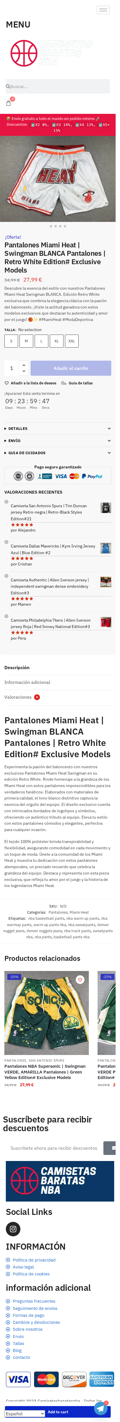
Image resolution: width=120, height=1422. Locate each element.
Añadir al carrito (71, 368)
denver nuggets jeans (44, 930)
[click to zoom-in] (58, 179)
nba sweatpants (81, 924)
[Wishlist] (80, 979)
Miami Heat (79, 912)
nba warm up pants (82, 918)
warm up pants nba (49, 924)
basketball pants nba (72, 936)
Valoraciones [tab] (21, 697)
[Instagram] (13, 1229)
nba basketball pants (46, 918)
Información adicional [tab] (27, 682)
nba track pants (77, 930)
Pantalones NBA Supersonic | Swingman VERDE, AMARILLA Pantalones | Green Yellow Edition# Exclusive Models (45, 1071)
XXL (71, 341)
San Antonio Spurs (46, 1060)
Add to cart (58, 1411)
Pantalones (58, 912)
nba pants (43, 936)
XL (56, 341)
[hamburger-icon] (103, 10)
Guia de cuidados (27, 452)
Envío (14, 440)
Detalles (17, 428)
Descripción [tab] (16, 667)
